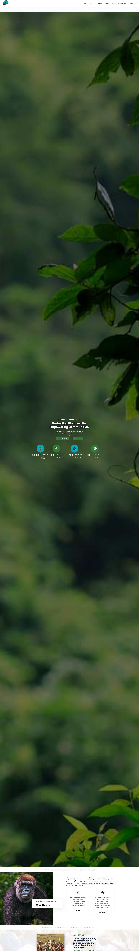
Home (85, 3)
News (113, 3)
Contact (131, 3)
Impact (107, 3)
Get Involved (121, 3)
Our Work (100, 3)
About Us (92, 3)
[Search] (136, 3)
